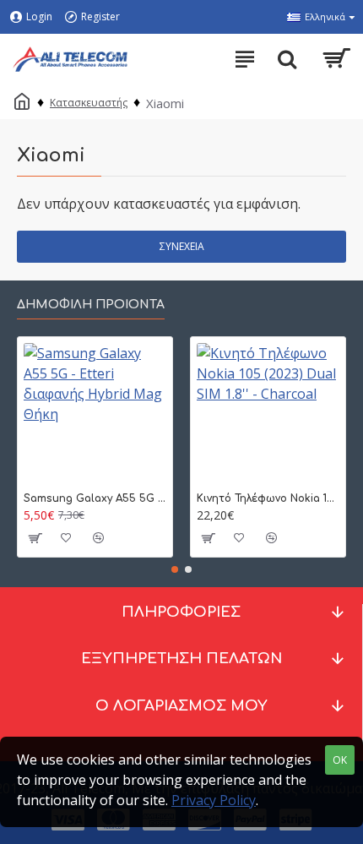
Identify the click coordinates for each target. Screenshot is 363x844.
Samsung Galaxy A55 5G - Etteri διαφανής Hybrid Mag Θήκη (95, 498)
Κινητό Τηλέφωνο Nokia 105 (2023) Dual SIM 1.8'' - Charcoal (268, 498)
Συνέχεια (182, 246)
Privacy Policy (213, 800)
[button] (174, 569)
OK (340, 760)
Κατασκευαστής (88, 102)
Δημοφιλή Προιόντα (91, 304)
